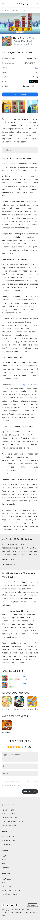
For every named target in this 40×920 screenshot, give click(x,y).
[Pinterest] (16, 905)
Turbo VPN (5, 864)
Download (20, 94)
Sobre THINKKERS (8, 810)
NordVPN (5, 883)
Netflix (4, 860)
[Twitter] (7, 905)
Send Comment (29, 791)
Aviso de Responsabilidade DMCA (13, 821)
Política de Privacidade (9, 818)
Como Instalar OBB (8, 844)
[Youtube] (12, 905)
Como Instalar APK (8, 837)
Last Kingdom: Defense (27, 385)
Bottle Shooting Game (9, 894)
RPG (18, 10)
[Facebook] (3, 905)
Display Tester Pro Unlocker (11, 890)
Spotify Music (6, 879)
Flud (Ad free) (6, 887)
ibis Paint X (5, 867)
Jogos (14, 10)
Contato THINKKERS (8, 814)
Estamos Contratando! (9, 825)
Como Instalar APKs (8, 841)
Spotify (4, 856)
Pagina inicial (6, 10)
